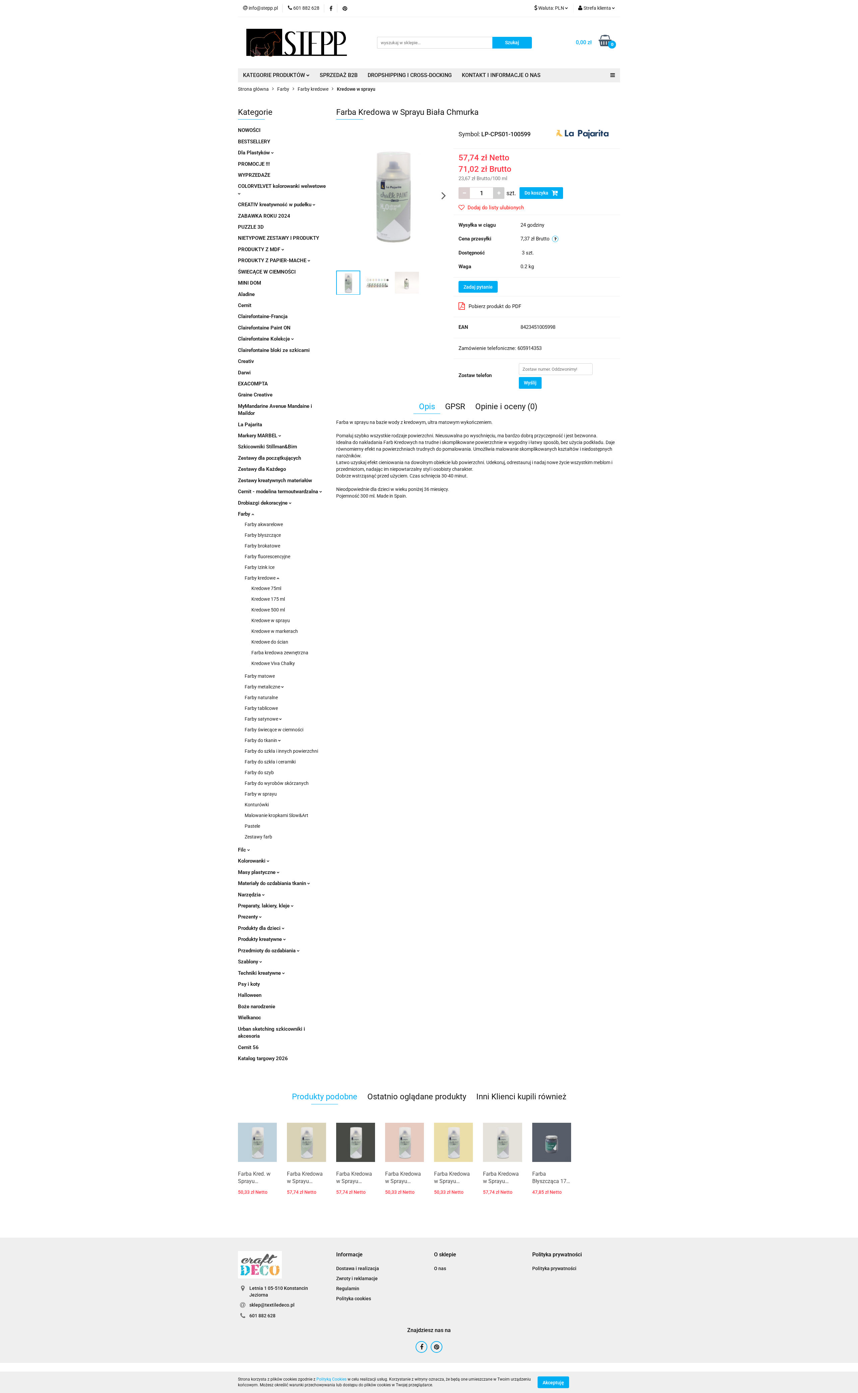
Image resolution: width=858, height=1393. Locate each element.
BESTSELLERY (254, 142)
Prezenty (248, 917)
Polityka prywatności (554, 1268)
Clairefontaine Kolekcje (264, 339)
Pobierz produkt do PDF (495, 306)
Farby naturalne (261, 697)
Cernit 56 (248, 1047)
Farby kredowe (261, 578)
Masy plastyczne (257, 872)
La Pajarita (250, 425)
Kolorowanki (252, 861)
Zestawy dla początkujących (269, 458)
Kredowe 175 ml (268, 599)
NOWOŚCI (249, 130)
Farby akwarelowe (264, 524)
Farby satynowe (262, 719)
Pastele (252, 826)
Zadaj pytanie (478, 287)
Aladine (246, 294)
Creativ (246, 361)
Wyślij (530, 382)
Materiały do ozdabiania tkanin (272, 883)
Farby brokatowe (262, 545)
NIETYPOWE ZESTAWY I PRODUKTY (278, 238)
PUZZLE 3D (251, 227)
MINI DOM (249, 283)
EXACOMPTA (253, 384)
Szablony (248, 962)
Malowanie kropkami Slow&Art (276, 815)
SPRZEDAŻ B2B (339, 75)
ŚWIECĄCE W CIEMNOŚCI (267, 272)
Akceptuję (553, 1382)
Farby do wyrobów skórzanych (277, 783)
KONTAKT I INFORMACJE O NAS (501, 75)
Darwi (244, 373)
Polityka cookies (353, 1298)
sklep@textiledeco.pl (272, 1305)
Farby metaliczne (263, 686)
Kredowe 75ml (266, 588)
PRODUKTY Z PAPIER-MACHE (273, 261)
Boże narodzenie (256, 1007)
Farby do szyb (259, 772)
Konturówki (257, 804)
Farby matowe (260, 676)
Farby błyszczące (263, 535)
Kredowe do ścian (269, 642)
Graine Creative (255, 395)
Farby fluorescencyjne (267, 556)
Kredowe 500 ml (268, 609)
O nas (440, 1268)
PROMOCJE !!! (254, 164)
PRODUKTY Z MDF (260, 249)
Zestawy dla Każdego (262, 469)
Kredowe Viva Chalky (273, 663)
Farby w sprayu (261, 794)
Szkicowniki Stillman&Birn (267, 447)
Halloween (249, 995)
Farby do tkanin (261, 740)
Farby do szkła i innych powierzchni (281, 751)
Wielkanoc (249, 1018)
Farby (244, 514)
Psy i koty (249, 984)
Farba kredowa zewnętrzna (279, 652)
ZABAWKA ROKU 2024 (264, 216)
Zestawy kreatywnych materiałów (275, 481)
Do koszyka (537, 193)
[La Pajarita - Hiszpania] (582, 133)
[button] (349, 1255)
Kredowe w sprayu (270, 620)
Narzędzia (250, 895)
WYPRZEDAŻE (254, 175)
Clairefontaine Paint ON (264, 328)
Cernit (244, 305)
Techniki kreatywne (260, 973)
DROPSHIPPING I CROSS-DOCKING (410, 75)
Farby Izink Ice (259, 567)
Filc (242, 850)
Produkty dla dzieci (260, 928)
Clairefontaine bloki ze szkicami (274, 350)
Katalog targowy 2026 (263, 1058)
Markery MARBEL (258, 436)
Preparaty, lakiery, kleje (264, 906)
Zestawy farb (258, 836)
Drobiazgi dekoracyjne (263, 503)
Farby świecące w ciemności (274, 729)
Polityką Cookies (331, 1379)
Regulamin (347, 1288)
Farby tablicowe (261, 708)
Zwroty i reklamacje (357, 1278)
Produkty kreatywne (260, 939)
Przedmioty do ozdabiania (267, 951)
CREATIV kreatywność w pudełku (275, 205)
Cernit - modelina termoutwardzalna (278, 492)
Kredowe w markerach (274, 631)
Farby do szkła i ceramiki (270, 761)
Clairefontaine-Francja (263, 316)
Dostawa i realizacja (357, 1268)
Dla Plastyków (254, 153)
